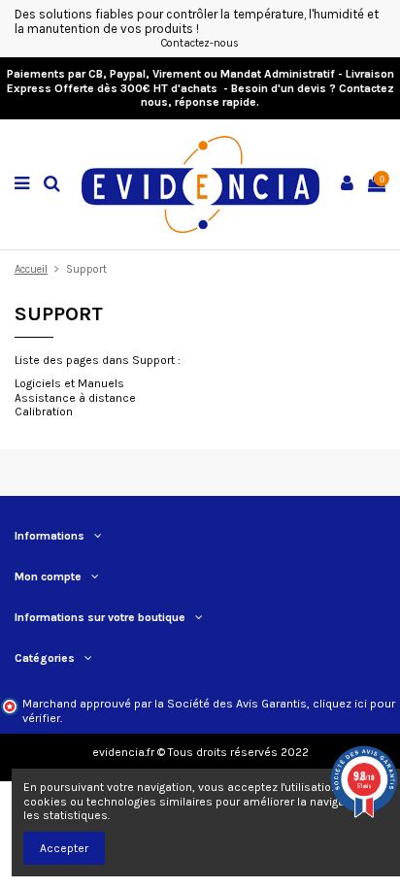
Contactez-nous (200, 43)
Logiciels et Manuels (69, 383)
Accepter (64, 848)
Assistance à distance (75, 398)
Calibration (44, 411)
